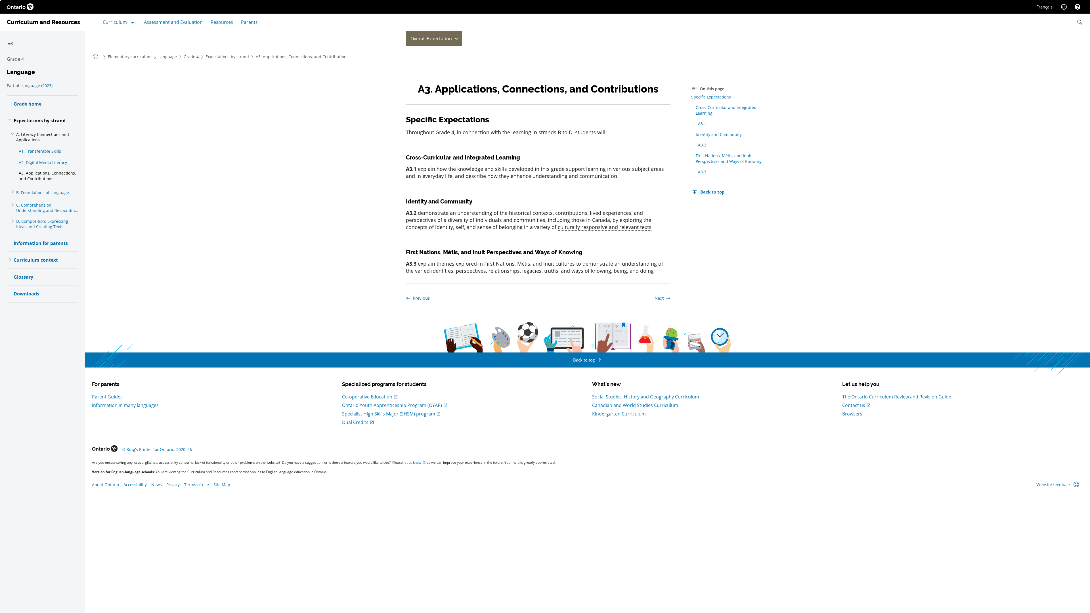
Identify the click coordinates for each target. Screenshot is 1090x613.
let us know (412, 462)
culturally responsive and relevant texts (604, 227)
